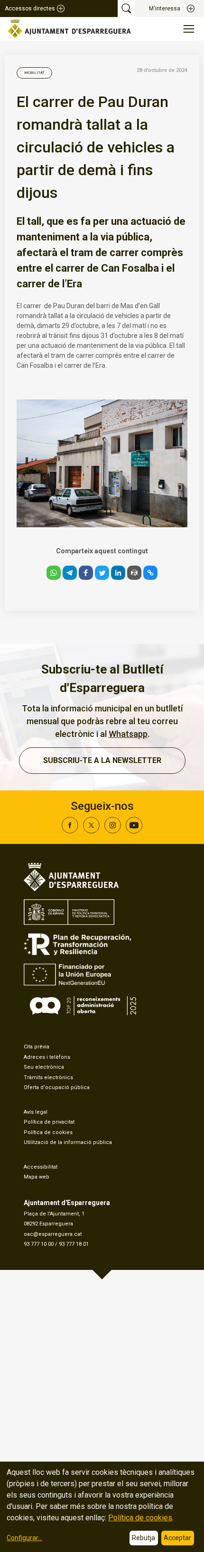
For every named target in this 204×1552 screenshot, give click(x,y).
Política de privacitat (49, 1122)
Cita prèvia (36, 1047)
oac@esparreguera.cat (53, 1234)
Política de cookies (48, 1132)
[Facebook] (70, 830)
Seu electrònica (44, 1067)
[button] (53, 573)
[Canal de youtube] (134, 830)
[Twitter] (91, 830)
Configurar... (24, 1538)
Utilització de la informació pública (68, 1142)
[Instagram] (112, 830)
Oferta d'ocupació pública (57, 1087)
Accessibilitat (40, 1167)
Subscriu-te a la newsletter (102, 760)
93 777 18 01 (74, 1244)
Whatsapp (128, 734)
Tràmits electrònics (48, 1077)
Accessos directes (30, 8)
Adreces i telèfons (47, 1057)
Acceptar (177, 1538)
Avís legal (35, 1112)
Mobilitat (34, 73)
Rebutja (143, 1538)
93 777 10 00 (39, 1244)
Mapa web (36, 1177)
